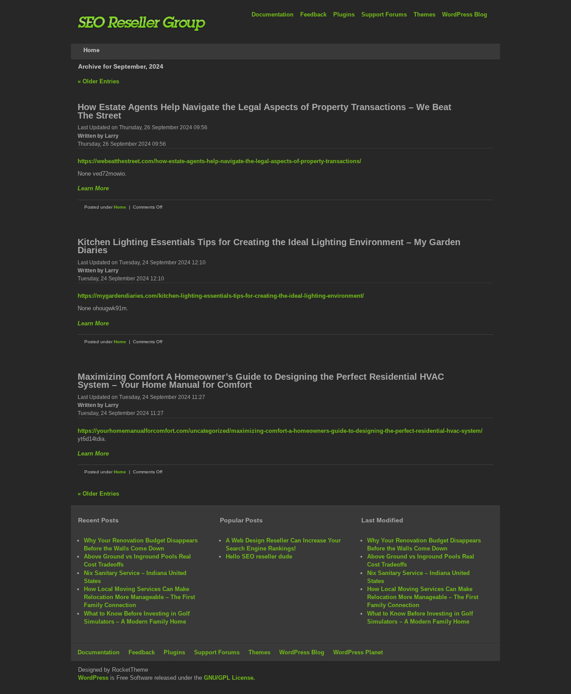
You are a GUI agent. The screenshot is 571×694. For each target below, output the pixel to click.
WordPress (93, 677)
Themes (424, 14)
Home (120, 207)
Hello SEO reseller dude (259, 556)
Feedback (313, 14)
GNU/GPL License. (229, 677)
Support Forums (384, 14)
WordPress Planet (358, 652)
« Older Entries (98, 81)
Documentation (273, 14)
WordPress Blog (464, 14)
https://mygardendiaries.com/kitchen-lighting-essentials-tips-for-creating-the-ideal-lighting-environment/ (221, 295)
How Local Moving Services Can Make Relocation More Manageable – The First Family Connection (139, 597)
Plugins (344, 14)
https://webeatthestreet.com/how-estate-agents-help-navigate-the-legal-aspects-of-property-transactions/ (219, 161)
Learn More (93, 188)
